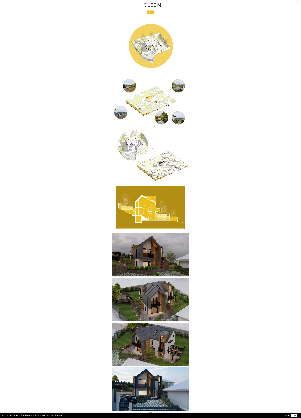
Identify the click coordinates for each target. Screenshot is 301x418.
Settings (287, 415)
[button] (150, 12)
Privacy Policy (62, 415)
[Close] (299, 415)
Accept (294, 415)
